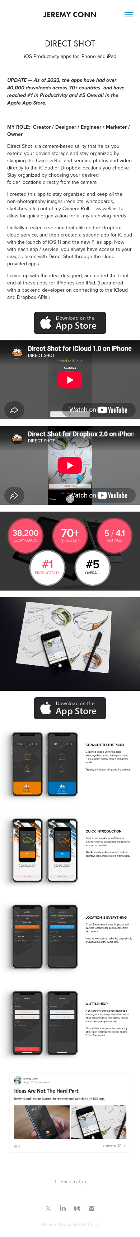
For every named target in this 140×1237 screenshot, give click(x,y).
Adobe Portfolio (82, 1224)
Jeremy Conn (70, 14)
